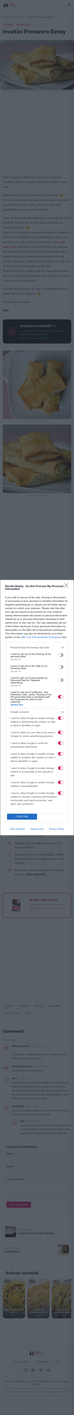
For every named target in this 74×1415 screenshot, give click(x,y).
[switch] (61, 655)
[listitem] (37, 647)
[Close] (67, 586)
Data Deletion (17, 828)
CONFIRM (22, 816)
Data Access (37, 828)
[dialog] (37, 707)
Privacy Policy (56, 828)
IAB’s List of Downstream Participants (41, 637)
